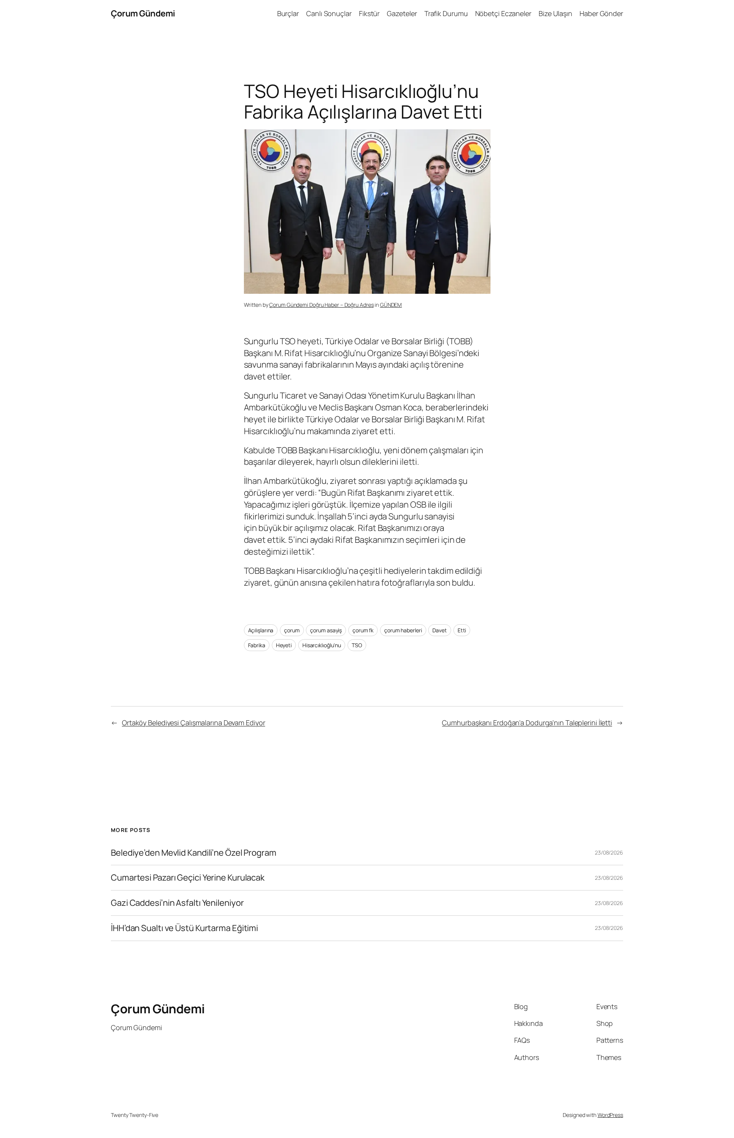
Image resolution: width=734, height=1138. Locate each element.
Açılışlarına (261, 630)
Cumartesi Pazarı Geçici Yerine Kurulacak (188, 877)
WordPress (610, 1114)
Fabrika (256, 645)
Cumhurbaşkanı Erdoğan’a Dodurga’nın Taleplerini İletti (527, 722)
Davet (439, 630)
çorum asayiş (326, 630)
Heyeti (284, 645)
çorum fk (362, 630)
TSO (357, 645)
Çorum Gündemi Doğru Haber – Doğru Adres (321, 304)
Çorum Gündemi (143, 13)
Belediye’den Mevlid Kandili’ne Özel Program (193, 853)
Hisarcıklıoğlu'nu (321, 645)
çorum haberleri (403, 630)
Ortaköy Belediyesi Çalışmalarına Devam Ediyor (193, 722)
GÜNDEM (391, 304)
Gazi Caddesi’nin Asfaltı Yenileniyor (177, 903)
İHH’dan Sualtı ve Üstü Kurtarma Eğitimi (185, 928)
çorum (292, 630)
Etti (462, 630)
